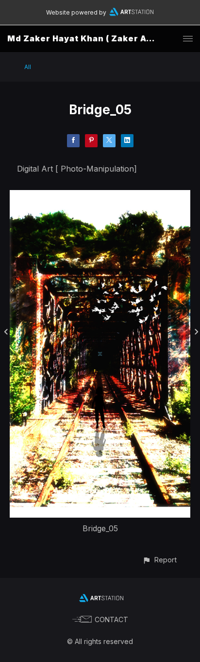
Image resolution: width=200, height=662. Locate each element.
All (27, 66)
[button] (159, 560)
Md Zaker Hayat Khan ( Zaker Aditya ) (91, 38)
